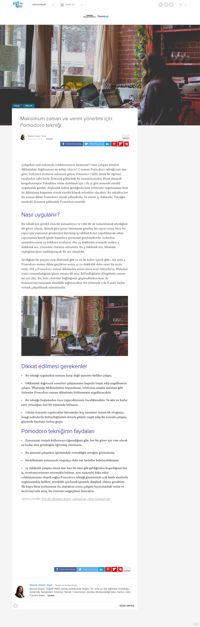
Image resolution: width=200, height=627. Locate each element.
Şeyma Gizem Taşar (37, 136)
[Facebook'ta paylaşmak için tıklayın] (71, 144)
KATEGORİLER (40, 5)
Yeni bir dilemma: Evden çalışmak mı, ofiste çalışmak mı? (76, 499)
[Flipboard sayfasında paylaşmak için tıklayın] (120, 143)
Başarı (17, 106)
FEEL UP (28, 106)
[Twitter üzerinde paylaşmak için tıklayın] (93, 144)
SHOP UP (70, 5)
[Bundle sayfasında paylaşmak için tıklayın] (126, 144)
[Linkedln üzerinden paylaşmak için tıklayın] (107, 144)
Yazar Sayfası (126, 606)
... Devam (49, 596)
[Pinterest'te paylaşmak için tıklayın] (114, 144)
